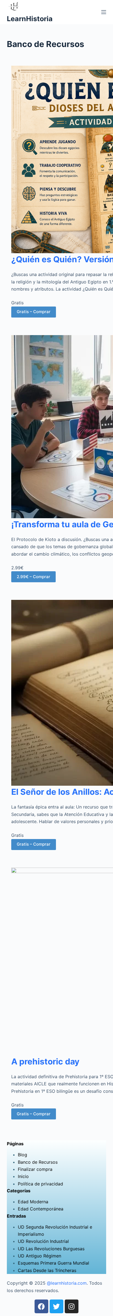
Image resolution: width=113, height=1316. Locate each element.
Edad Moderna (33, 1201)
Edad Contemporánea (40, 1209)
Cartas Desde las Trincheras (47, 1270)
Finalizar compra (35, 1169)
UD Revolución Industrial (43, 1241)
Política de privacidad (40, 1184)
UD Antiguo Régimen (39, 1256)
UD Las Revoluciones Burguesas (51, 1248)
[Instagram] (71, 1306)
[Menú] (103, 12)
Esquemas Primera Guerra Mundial (53, 1263)
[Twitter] (56, 1306)
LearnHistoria (30, 19)
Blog (22, 1154)
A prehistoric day (45, 1061)
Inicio (23, 1176)
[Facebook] (41, 1306)
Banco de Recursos (38, 1162)
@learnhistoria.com (67, 1283)
